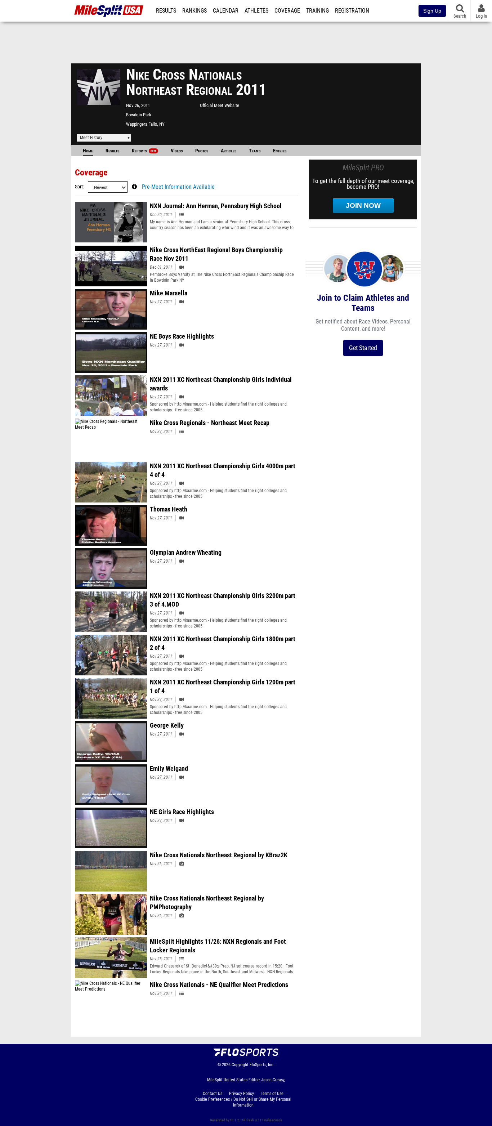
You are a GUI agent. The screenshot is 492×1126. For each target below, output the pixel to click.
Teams (254, 151)
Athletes (256, 11)
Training (317, 11)
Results (166, 11)
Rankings (194, 11)
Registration (352, 11)
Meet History (91, 137)
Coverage (287, 11)
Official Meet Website (219, 105)
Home (88, 151)
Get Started (363, 348)
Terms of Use (272, 1093)
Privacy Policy (241, 1093)
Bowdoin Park (138, 114)
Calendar (225, 11)
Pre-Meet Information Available (178, 187)
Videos (177, 151)
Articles (228, 151)
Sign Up (432, 11)
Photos (201, 151)
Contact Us (212, 1093)
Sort (79, 187)
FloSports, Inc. (262, 1064)
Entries (279, 151)
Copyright (240, 1064)
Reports (144, 151)
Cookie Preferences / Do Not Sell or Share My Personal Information (243, 1102)
